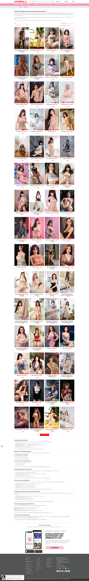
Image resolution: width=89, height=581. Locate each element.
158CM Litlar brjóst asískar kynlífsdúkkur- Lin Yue (52, 376)
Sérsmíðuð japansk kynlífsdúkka (21, 104)
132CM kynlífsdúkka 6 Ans (67, 158)
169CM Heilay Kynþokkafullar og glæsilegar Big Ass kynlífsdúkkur (52, 322)
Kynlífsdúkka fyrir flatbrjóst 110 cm (37, 131)
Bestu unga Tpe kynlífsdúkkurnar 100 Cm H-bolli (67, 51)
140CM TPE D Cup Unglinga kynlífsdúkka (67, 186)
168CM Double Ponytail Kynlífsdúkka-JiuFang (51, 240)
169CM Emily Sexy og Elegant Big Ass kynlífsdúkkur (36, 322)
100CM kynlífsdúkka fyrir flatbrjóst (52, 77)
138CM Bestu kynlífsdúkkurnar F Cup (36, 185)
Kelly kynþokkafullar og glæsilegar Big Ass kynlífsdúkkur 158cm (67, 322)
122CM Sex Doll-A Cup (52, 131)
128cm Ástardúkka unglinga (21, 158)
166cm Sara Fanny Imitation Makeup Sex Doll (36, 295)
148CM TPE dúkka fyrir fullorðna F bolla (52, 430)
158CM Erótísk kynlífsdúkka (52, 348)
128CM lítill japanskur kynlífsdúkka (37, 158)
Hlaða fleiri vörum (44, 434)
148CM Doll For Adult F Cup (67, 429)
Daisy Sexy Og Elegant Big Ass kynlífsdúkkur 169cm (36, 349)
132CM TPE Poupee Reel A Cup (21, 185)
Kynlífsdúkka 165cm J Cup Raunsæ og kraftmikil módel (21, 51)
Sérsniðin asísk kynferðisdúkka (67, 77)
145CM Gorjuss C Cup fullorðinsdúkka (52, 212)
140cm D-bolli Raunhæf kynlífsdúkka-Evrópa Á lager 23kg (21, 78)
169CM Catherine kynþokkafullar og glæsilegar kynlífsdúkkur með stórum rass (21, 322)
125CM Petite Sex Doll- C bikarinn (67, 131)
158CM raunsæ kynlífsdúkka (67, 348)
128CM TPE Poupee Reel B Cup (52, 158)
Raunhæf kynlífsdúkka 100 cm (52, 50)
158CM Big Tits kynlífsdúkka (22, 375)
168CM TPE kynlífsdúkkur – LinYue (22, 402)
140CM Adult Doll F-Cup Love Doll (52, 185)
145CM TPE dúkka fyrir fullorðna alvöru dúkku (36, 213)
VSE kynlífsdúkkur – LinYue (36, 402)
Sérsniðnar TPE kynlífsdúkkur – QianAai (51, 403)
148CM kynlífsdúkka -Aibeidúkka (67, 212)
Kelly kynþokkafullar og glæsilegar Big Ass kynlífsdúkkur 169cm (21, 349)
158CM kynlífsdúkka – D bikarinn (67, 104)
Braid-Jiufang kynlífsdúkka (36, 239)
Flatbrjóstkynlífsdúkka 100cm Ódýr (37, 50)
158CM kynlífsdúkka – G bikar (37, 375)
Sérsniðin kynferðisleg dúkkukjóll (37, 104)
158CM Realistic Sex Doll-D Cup (67, 239)
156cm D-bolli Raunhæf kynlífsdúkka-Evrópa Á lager (36, 78)
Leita (53, 1)
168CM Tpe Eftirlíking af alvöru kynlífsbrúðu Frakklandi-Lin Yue (67, 376)
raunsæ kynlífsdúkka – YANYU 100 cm (21, 429)
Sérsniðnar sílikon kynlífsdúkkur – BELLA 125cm (22, 240)
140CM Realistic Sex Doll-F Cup (51, 104)
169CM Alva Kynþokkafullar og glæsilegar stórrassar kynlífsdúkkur (67, 295)
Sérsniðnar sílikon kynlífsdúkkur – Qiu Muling (67, 403)
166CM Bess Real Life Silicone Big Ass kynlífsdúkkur (21, 295)
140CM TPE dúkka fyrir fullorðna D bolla (22, 213)
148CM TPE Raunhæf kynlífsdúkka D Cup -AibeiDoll (36, 430)
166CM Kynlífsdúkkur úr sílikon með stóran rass (52, 295)
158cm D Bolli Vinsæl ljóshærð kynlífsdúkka (52, 268)
